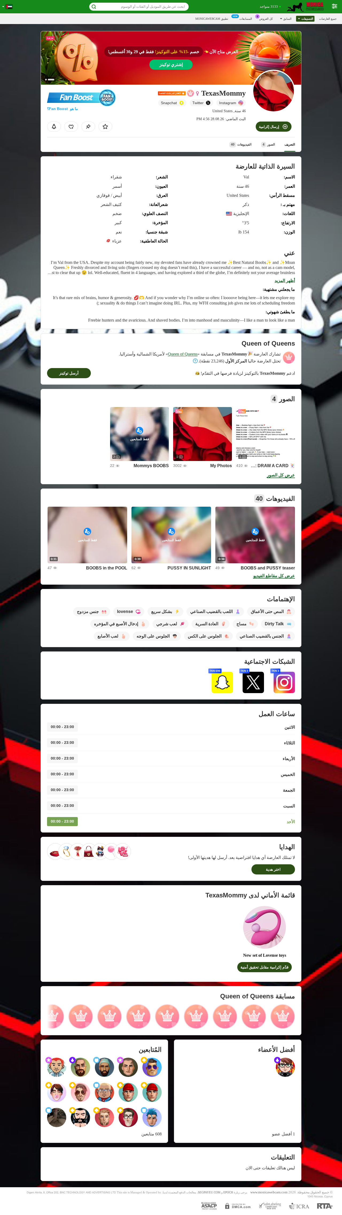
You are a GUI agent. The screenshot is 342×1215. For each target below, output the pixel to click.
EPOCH (228, 1192)
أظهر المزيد (285, 280)
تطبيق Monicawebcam (211, 18)
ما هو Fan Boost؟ (62, 109)
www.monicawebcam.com (268, 1192)
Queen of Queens (182, 354)
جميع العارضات (328, 18)
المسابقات (245, 18)
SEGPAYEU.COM (209, 1192)
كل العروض (266, 18)
